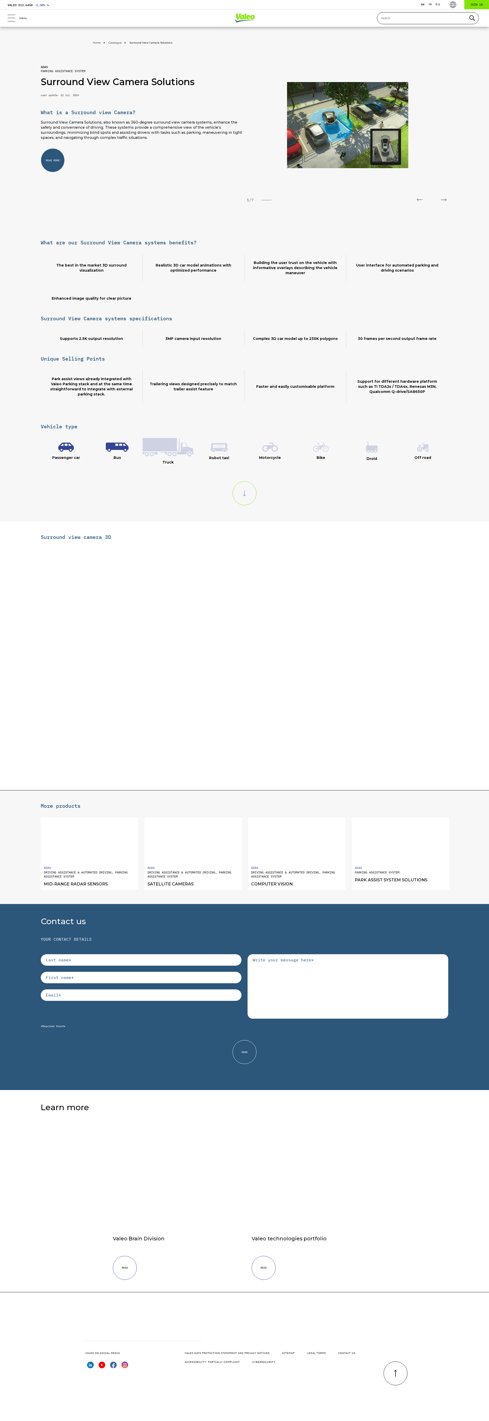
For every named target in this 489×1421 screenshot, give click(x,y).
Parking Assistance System (63, 71)
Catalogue (115, 42)
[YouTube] (102, 1367)
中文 (437, 4)
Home (97, 42)
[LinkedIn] (90, 1367)
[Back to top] (395, 1373)
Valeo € (28, 5)
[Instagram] (124, 1367)
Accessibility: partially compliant (212, 1362)
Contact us (347, 1353)
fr (430, 4)
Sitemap (288, 1353)
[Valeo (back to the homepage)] (244, 18)
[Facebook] (113, 1367)
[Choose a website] (453, 5)
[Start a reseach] (472, 18)
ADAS (44, 67)
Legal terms (316, 1353)
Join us (476, 4)
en (422, 4)
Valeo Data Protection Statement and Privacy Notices (227, 1353)
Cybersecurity (264, 1362)
